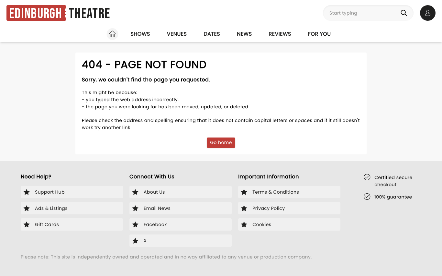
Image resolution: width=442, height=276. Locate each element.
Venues (177, 34)
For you (319, 34)
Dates (212, 34)
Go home (221, 142)
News (244, 34)
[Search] (405, 13)
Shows (140, 34)
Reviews (280, 34)
